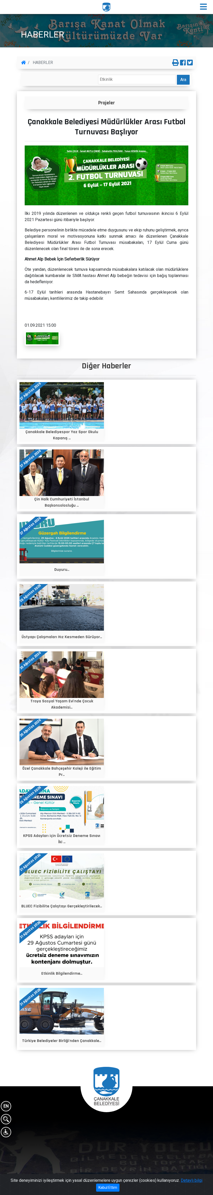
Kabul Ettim (107, 1187)
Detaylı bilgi (191, 1180)
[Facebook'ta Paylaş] (183, 63)
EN (6, 1106)
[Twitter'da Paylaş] (190, 63)
